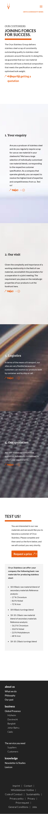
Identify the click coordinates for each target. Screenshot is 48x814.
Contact (28, 785)
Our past (9, 699)
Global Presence (13, 711)
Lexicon (8, 767)
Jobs (34, 806)
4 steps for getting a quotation (19, 78)
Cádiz (10, 731)
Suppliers (11, 747)
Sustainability (33, 794)
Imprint (16, 785)
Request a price (23, 554)
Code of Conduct (13, 794)
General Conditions (18, 806)
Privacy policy (17, 798)
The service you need (15, 743)
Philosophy (10, 695)
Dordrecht (12, 719)
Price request (22, 802)
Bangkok (11, 723)
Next (15, 190)
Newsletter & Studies (15, 763)
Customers (12, 751)
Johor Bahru (13, 727)
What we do (11, 691)
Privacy (31, 798)
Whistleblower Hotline (22, 790)
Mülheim (11, 715)
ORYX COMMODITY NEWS (33, 12)
